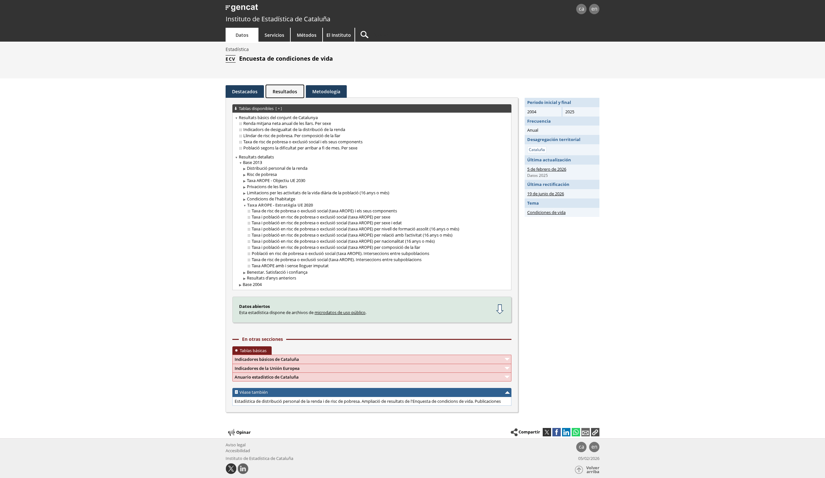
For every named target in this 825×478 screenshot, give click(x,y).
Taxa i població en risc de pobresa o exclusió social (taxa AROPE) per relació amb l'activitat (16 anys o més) (352, 235)
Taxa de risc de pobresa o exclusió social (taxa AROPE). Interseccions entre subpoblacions (337, 259)
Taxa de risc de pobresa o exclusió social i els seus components (303, 142)
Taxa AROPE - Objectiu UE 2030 (276, 180)
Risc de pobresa (262, 174)
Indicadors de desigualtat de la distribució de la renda (294, 129)
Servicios (274, 35)
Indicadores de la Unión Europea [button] (267, 368)
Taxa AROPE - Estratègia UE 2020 (280, 205)
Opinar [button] (243, 432)
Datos (242, 35)
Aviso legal (236, 445)
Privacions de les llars (267, 186)
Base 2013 (252, 162)
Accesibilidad (238, 450)
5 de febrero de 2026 (546, 169)
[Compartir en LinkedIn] (566, 432)
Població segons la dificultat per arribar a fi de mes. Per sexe (300, 148)
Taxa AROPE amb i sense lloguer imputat (290, 266)
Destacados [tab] (244, 91)
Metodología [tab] (326, 91)
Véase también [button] (253, 392)
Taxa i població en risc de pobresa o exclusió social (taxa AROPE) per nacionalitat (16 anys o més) (343, 241)
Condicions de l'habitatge (271, 199)
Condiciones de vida (546, 212)
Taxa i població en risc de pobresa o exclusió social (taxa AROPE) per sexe (321, 217)
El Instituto (338, 35)
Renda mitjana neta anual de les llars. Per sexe (287, 123)
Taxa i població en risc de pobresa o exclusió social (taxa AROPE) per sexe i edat (327, 223)
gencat (300, 9)
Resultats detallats (256, 157)
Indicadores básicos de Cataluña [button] (267, 359)
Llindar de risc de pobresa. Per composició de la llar (291, 135)
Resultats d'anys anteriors (271, 278)
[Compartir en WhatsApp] (576, 432)
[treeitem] (370, 133)
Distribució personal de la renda (277, 168)
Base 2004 (252, 284)
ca (581, 8)
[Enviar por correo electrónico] (585, 432)
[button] (595, 432)
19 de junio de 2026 (545, 194)
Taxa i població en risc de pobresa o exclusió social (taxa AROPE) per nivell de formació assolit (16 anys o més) (355, 229)
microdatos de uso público (340, 312)
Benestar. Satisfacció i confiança (277, 272)
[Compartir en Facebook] (556, 432)
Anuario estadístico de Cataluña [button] (267, 377)
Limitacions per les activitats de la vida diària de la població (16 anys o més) (318, 193)
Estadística (237, 49)
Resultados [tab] (285, 91)
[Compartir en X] (547, 432)
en (594, 8)
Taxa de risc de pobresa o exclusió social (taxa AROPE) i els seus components (324, 211)
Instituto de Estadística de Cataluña (278, 19)
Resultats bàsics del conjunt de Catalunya (278, 117)
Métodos (306, 35)
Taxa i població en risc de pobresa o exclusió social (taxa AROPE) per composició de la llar (336, 247)
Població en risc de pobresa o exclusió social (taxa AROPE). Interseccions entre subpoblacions (340, 253)
